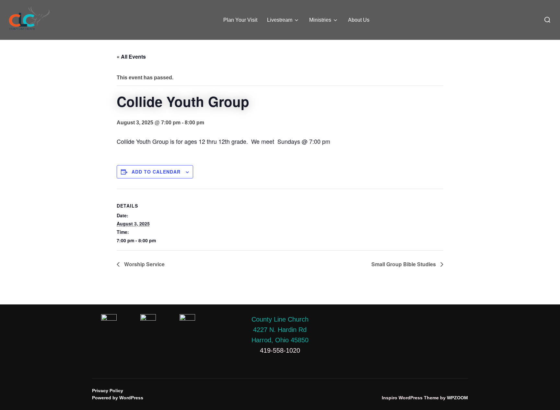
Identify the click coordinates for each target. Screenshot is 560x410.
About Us (358, 20)
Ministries (320, 20)
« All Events (131, 56)
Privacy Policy (107, 390)
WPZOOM (457, 397)
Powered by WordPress (117, 397)
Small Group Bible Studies (404, 264)
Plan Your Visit (240, 20)
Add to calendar (156, 171)
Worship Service (144, 264)
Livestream (279, 20)
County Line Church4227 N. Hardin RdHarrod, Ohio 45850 (280, 330)
